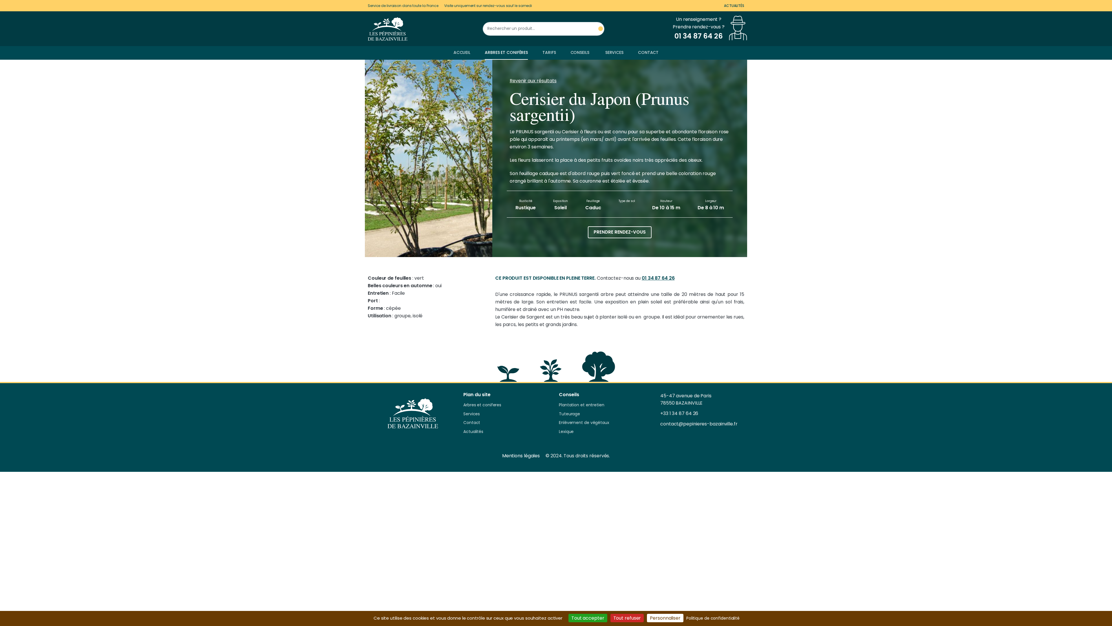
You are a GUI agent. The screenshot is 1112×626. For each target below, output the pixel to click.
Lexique (566, 432)
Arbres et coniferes (482, 405)
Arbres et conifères (506, 52)
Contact (648, 52)
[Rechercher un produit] (600, 29)
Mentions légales (521, 455)
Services (614, 52)
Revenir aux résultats (533, 80)
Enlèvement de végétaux (584, 423)
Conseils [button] (579, 52)
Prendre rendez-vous (619, 232)
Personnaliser (665, 618)
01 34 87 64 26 (658, 278)
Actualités (734, 5)
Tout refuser (627, 618)
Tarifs (549, 52)
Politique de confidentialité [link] (713, 618)
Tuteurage (569, 414)
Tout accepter (587, 618)
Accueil (461, 52)
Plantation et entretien (581, 405)
